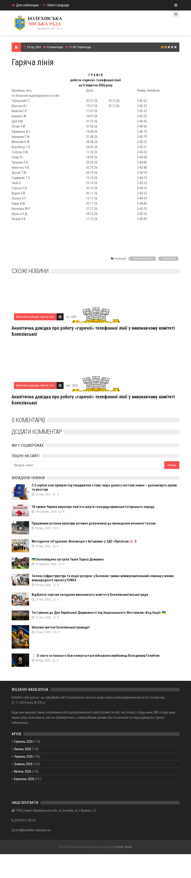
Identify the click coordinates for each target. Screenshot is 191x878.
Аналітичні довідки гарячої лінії (35, 316)
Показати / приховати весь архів (34, 791)
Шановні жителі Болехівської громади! (61, 627)
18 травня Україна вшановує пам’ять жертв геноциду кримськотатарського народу (93, 507)
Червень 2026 (23, 756)
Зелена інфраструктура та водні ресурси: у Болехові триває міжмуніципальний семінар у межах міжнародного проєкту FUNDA (103, 578)
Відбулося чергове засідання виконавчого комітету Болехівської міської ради (90, 594)
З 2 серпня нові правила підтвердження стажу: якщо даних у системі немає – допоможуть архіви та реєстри (104, 487)
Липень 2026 (22, 749)
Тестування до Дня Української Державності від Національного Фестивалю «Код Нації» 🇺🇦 (99, 612)
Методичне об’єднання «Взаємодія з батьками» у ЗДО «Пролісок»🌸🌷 (84, 541)
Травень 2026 (23, 764)
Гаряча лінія (169, 258)
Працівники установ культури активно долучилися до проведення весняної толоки (94, 523)
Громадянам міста (143, 258)
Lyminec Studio (123, 847)
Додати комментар (36, 431)
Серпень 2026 (23, 741)
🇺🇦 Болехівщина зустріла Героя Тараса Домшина (68, 559)
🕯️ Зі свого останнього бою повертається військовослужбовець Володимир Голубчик (96, 655)
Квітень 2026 (22, 771)
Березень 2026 (24, 779)
